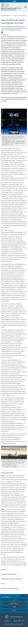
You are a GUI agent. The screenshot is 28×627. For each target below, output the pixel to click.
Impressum (7, 620)
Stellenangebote (14, 603)
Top (25, 595)
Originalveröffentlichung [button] (9, 574)
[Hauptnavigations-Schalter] (25, 7)
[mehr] (13, 139)
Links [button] (3, 583)
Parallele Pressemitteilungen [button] (10, 588)
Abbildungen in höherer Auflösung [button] (11, 579)
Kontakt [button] (3, 569)
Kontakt (14, 606)
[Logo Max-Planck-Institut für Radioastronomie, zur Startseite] (11, 6)
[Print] (2, 32)
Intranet (14, 599)
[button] (26, 133)
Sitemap (14, 610)
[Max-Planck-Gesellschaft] (7, 616)
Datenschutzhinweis (19, 620)
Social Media (5, 597)
